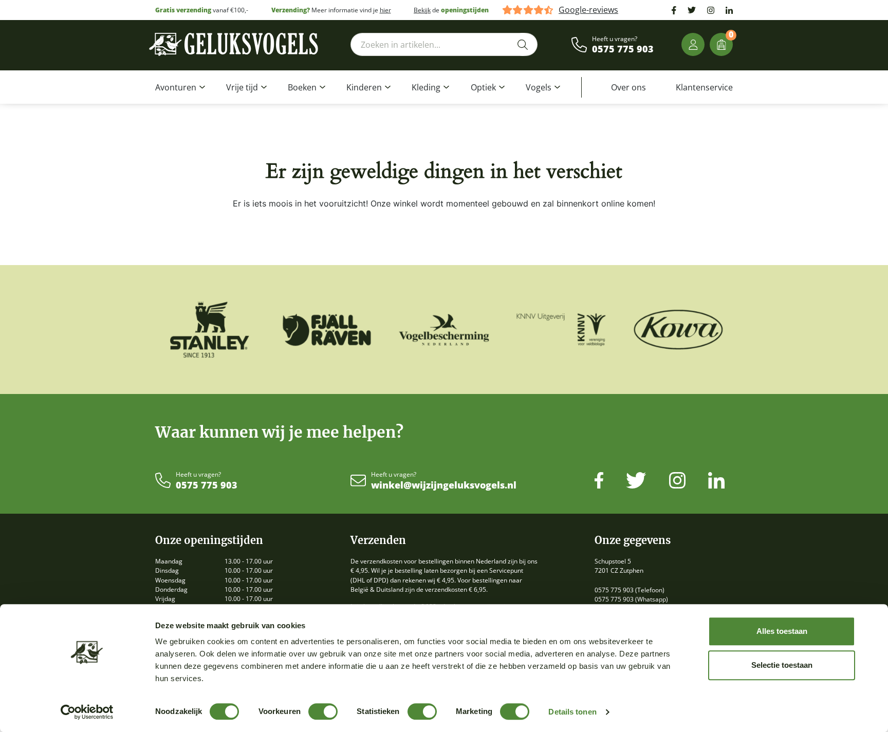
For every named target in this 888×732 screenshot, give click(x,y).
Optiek (483, 87)
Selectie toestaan (781, 665)
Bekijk (422, 10)
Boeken (302, 87)
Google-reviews (588, 10)
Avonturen (175, 87)
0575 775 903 (623, 49)
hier (385, 10)
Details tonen (572, 711)
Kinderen (364, 87)
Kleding (426, 87)
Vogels (538, 87)
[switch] (323, 711)
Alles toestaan (781, 631)
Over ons (628, 87)
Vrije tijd (242, 87)
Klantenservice (704, 87)
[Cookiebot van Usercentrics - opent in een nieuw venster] (87, 712)
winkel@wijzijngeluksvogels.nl (443, 485)
